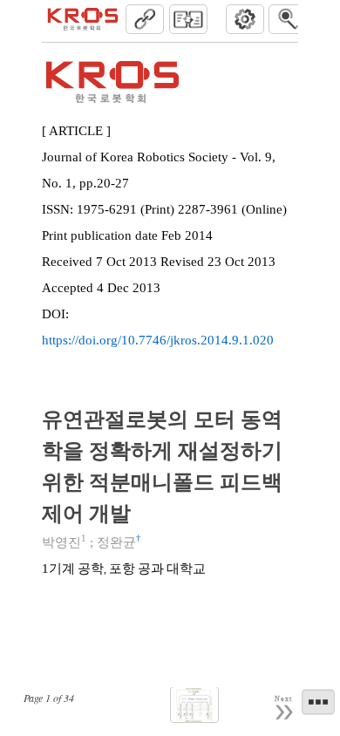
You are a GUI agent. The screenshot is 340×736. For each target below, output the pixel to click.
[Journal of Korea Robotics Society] (82, 19)
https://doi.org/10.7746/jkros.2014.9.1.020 (158, 340)
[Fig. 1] (194, 705)
